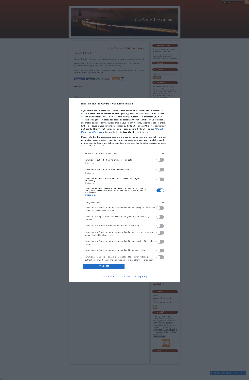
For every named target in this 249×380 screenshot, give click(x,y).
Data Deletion (108, 276)
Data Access (124, 276)
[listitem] (124, 153)
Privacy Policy (141, 276)
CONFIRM (103, 266)
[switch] (160, 160)
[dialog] (124, 190)
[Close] (174, 104)
